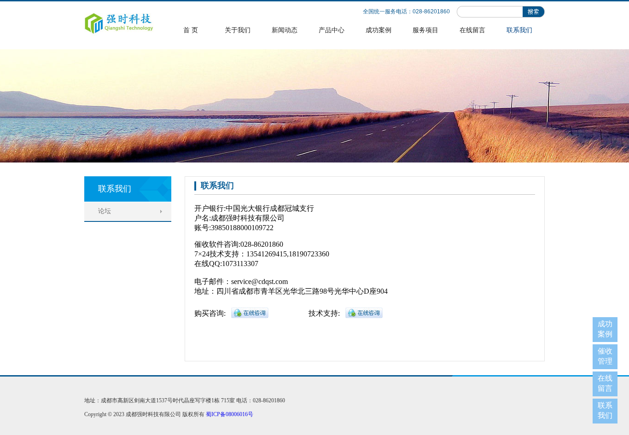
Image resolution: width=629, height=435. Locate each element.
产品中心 (331, 30)
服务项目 (425, 30)
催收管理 (605, 356)
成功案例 (378, 30)
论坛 (104, 211)
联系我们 (519, 30)
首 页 (190, 30)
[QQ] (249, 316)
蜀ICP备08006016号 (229, 414)
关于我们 (237, 30)
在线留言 (472, 30)
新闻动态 (284, 30)
